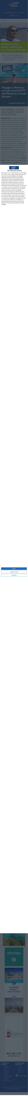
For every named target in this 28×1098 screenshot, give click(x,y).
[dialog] (14, 549)
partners (9, 172)
